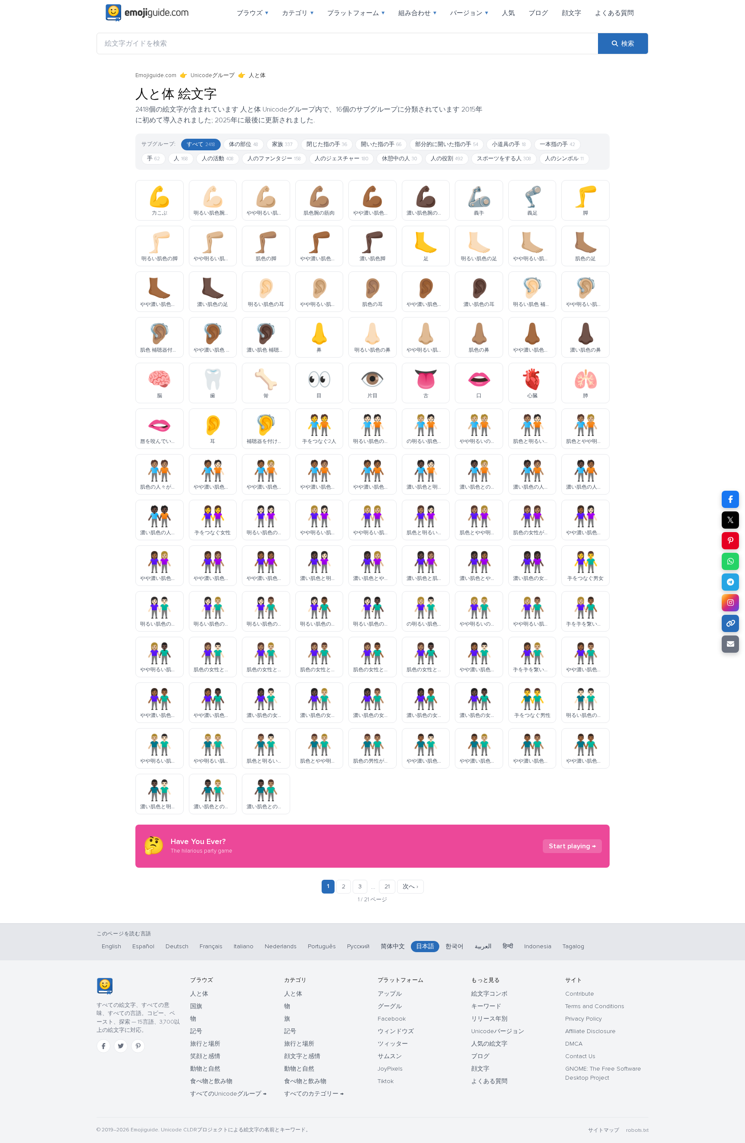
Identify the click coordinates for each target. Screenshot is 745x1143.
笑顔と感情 (205, 1056)
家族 (282, 144)
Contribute (579, 993)
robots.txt (637, 1130)
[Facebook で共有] (730, 499)
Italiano (244, 946)
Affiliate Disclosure (590, 1031)
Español (143, 946)
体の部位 (243, 144)
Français (211, 946)
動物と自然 (205, 1068)
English (111, 946)
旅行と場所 (205, 1043)
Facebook (392, 1018)
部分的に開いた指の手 (446, 144)
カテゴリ (297, 13)
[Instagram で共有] (730, 602)
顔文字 (571, 13)
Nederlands (281, 946)
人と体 (199, 993)
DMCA (573, 1043)
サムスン (390, 1056)
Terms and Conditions (594, 1006)
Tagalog (573, 946)
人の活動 (218, 158)
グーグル (390, 1006)
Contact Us (580, 1056)
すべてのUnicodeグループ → (228, 1093)
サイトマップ (603, 1130)
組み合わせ (417, 13)
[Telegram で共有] (730, 582)
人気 (508, 13)
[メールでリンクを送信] (730, 644)
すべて (201, 144)
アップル (390, 993)
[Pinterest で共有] (730, 540)
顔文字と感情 (302, 1056)
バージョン (469, 13)
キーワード (486, 1006)
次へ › (410, 886)
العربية (483, 946)
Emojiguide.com (155, 75)
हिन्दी (508, 946)
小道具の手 (509, 144)
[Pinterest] (138, 1046)
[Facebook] (103, 1046)
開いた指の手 (381, 144)
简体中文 (393, 946)
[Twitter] (121, 1046)
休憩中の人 (399, 158)
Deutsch (177, 946)
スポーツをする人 (504, 158)
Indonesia (537, 946)
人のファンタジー (274, 158)
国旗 (196, 1006)
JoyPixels (390, 1068)
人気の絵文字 (489, 1043)
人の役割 (447, 158)
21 (387, 886)
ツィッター (393, 1043)
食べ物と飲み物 (211, 1081)
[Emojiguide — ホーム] (105, 986)
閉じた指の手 (327, 144)
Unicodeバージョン (497, 1031)
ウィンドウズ (396, 1031)
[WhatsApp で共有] (730, 561)
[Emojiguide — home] (147, 13)
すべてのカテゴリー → (314, 1093)
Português (322, 946)
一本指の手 (557, 144)
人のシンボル (564, 158)
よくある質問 (614, 13)
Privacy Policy (583, 1018)
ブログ (538, 13)
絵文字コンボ (489, 993)
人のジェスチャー (341, 158)
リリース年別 (489, 1018)
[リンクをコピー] (730, 623)
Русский (358, 946)
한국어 (454, 946)
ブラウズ (252, 13)
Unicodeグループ (213, 75)
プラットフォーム (356, 13)
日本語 (425, 946)
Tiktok (386, 1081)
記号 (196, 1031)
